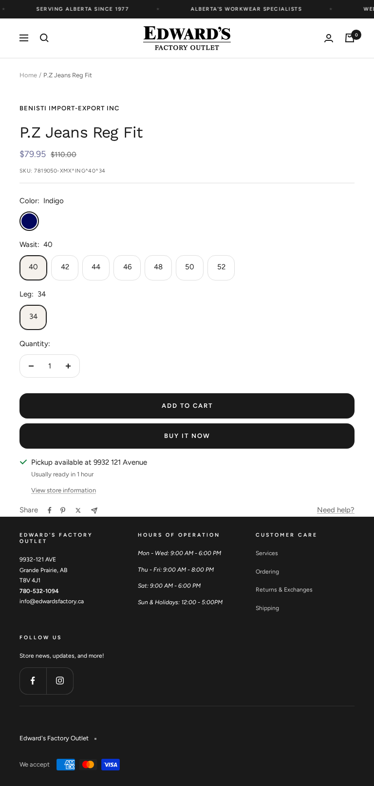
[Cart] (350, 38)
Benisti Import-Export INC (69, 108)
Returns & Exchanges (284, 589)
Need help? (336, 510)
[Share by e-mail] (94, 510)
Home (28, 75)
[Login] (328, 38)
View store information (63, 490)
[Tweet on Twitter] (78, 510)
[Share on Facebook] (50, 510)
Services (267, 553)
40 (33, 266)
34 (33, 316)
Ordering (267, 571)
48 (158, 266)
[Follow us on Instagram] (59, 680)
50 (189, 266)
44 (96, 266)
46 (127, 266)
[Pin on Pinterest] (62, 510)
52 (221, 266)
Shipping (267, 608)
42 (65, 266)
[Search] (44, 38)
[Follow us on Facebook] (32, 680)
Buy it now (187, 435)
